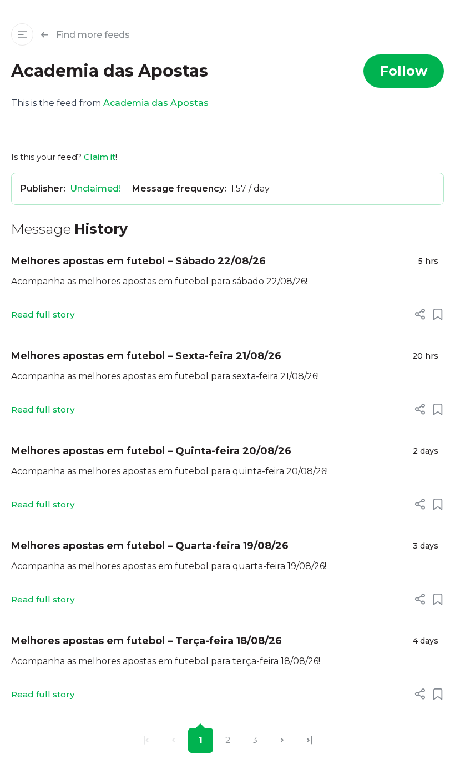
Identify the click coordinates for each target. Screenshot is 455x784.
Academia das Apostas (156, 103)
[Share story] (420, 314)
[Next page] (282, 740)
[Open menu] (22, 34)
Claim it (99, 157)
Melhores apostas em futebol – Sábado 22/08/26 (138, 261)
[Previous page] (173, 740)
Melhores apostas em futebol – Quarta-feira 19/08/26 (150, 546)
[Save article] (438, 314)
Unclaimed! (95, 188)
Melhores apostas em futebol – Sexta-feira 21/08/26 (146, 356)
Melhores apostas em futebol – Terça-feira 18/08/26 (146, 641)
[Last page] (309, 740)
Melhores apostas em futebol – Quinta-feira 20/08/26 (151, 451)
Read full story (42, 314)
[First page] (146, 740)
